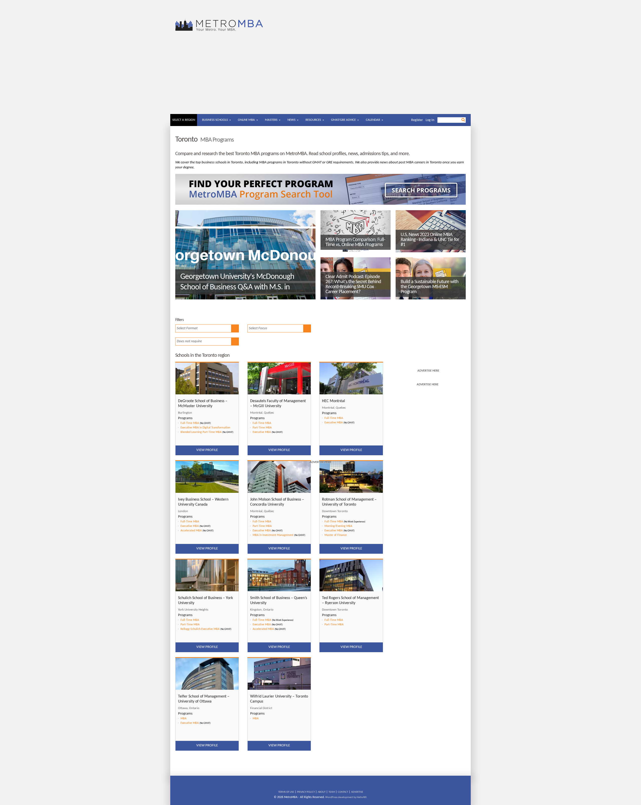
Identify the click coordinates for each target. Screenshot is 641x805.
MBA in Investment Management (273, 535)
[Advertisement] (320, 76)
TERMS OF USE (286, 792)
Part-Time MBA (262, 526)
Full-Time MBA (190, 521)
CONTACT (343, 792)
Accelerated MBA (191, 530)
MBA (184, 718)
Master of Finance (336, 535)
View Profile (207, 548)
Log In (430, 120)
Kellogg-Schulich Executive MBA (200, 629)
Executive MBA (190, 526)
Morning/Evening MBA (338, 526)
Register (417, 120)
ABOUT (322, 792)
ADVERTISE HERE (428, 370)
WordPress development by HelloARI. (346, 797)
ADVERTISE (357, 792)
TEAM (332, 792)
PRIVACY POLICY (306, 792)
